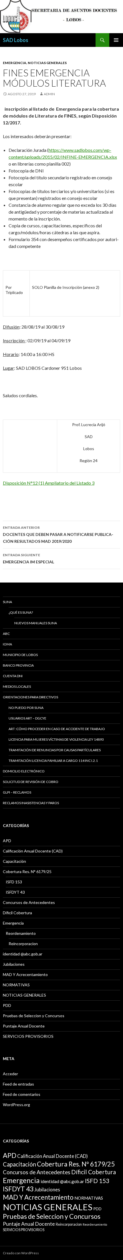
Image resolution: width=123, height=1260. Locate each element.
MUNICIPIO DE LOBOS (20, 655)
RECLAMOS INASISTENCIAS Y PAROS (31, 803)
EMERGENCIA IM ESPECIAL (28, 558)
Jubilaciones (14, 964)
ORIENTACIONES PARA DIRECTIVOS (30, 697)
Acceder (10, 1073)
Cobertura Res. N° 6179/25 (27, 871)
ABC (6, 633)
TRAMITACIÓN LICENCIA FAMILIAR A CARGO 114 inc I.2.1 (53, 760)
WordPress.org (16, 1104)
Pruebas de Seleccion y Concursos (33, 1015)
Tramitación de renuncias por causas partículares (55, 750)
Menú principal (116, 40)
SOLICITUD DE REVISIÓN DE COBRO (30, 782)
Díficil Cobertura (17, 912)
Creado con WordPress (21, 1253)
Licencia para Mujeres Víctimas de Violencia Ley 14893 (56, 739)
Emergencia (14, 63)
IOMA (7, 644)
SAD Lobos (15, 40)
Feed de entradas (18, 1084)
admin (49, 94)
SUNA (7, 602)
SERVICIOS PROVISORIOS (28, 1036)
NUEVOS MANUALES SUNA (35, 623)
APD (7, 840)
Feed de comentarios (21, 1094)
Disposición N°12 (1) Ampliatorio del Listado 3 (48, 483)
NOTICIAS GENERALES (47, 63)
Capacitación (14, 861)
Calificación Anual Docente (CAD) (33, 850)
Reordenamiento (21, 933)
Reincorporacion (23, 943)
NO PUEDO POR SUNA (26, 707)
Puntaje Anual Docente (24, 1025)
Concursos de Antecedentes (29, 902)
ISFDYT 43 (15, 892)
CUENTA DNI (13, 676)
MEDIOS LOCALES (17, 686)
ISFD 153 (14, 881)
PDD (7, 1005)
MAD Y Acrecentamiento (25, 974)
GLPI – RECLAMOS (17, 792)
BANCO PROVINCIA (18, 665)
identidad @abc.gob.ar (22, 953)
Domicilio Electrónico (24, 771)
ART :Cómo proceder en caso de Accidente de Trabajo (57, 729)
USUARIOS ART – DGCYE (27, 718)
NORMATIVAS (16, 984)
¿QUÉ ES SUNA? (21, 612)
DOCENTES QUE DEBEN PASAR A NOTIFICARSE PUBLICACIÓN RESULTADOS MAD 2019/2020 (58, 534)
